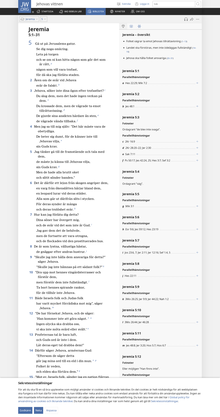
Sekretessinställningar (164, 401)
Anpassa (51, 410)
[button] (70, 11)
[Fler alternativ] (198, 19)
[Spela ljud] (186, 19)
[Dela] (192, 19)
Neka (38, 410)
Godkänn (25, 410)
